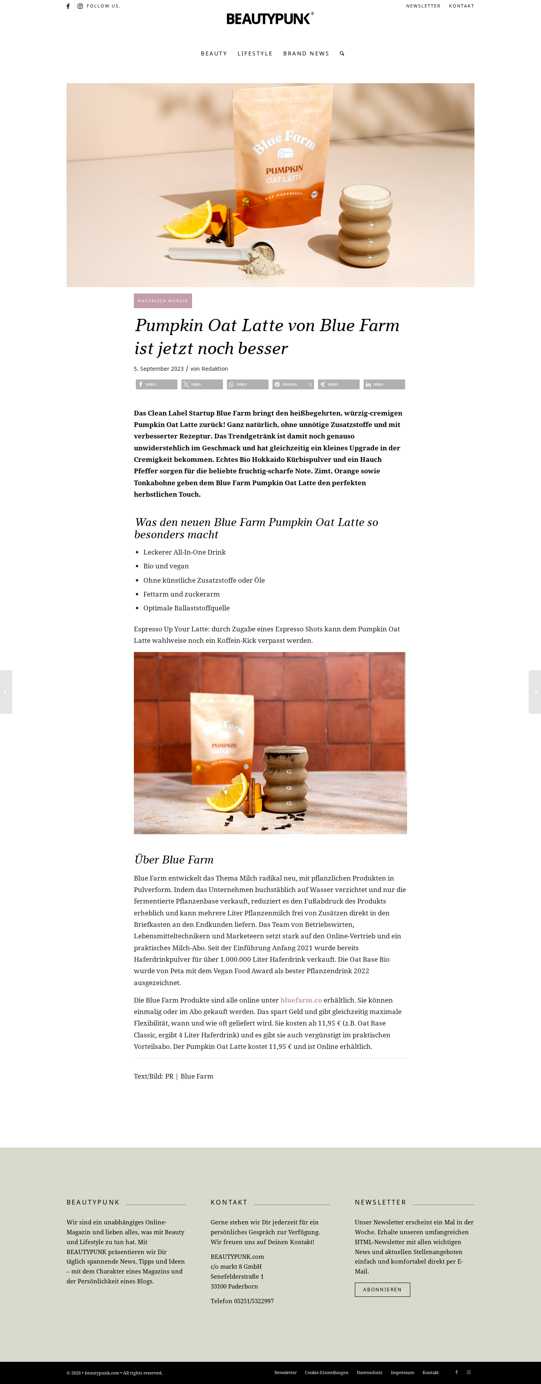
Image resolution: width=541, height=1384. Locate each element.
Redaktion (215, 368)
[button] (156, 384)
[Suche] (340, 53)
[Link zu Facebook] (68, 6)
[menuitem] (423, 6)
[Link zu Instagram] (81, 6)
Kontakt (461, 6)
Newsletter (423, 6)
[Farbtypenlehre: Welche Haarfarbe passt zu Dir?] (535, 692)
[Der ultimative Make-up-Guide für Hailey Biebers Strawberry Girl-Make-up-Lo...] (6, 692)
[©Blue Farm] (270, 185)
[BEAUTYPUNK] (270, 28)
